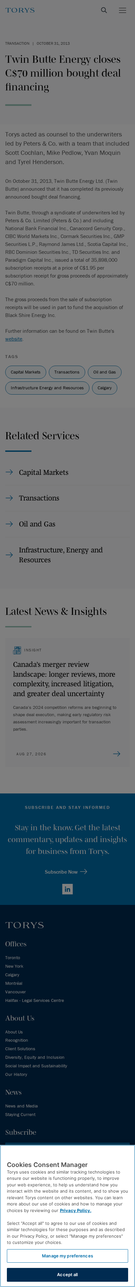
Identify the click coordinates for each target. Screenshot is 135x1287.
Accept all (67, 1274)
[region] (67, 1216)
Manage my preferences (67, 1255)
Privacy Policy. (75, 1210)
